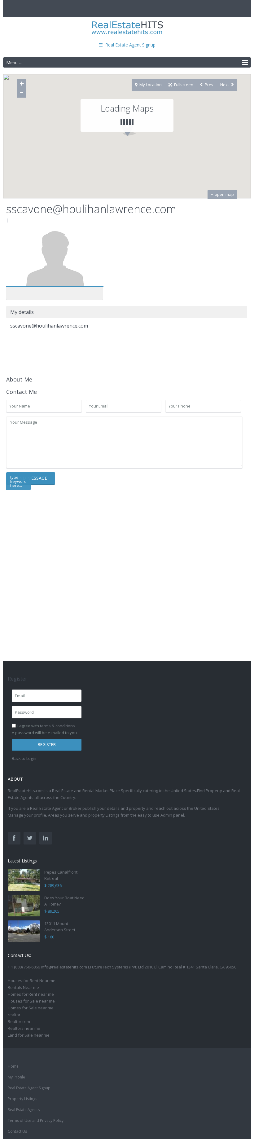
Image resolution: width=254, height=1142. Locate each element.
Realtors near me (24, 1028)
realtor (14, 1014)
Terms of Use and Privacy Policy (36, 1120)
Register (47, 744)
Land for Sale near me (29, 1035)
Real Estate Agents (24, 1109)
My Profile (16, 1077)
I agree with (46, 726)
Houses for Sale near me (31, 1001)
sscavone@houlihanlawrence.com (54, 259)
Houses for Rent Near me (31, 980)
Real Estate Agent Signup (29, 1088)
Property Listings (22, 1098)
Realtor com (19, 1021)
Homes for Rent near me (31, 994)
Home (13, 1066)
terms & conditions (57, 726)
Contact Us (17, 1131)
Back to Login (24, 758)
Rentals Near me (23, 987)
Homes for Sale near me (31, 1008)
